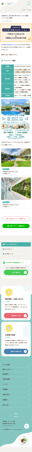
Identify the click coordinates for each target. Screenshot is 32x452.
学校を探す (6, 374)
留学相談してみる (16, 315)
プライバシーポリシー (8, 425)
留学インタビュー (7, 369)
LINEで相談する (16, 272)
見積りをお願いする (16, 351)
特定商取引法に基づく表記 (9, 423)
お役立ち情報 (6, 379)
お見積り (5, 400)
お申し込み (6, 405)
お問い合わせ (6, 394)
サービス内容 (6, 364)
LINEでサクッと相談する (17, 226)
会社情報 (5, 389)
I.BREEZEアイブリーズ (12, 44)
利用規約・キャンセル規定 (9, 421)
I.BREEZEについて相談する (16, 219)
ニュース (5, 384)
